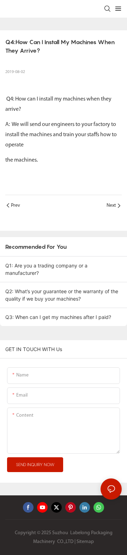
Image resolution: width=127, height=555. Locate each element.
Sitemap (85, 541)
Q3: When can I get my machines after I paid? (58, 317)
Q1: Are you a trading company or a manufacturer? (46, 269)
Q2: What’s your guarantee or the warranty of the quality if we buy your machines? (61, 295)
